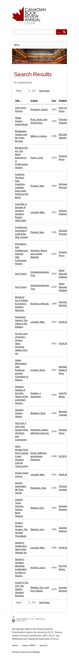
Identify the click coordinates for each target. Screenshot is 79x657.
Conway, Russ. (37, 370)
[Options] (59, 32)
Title (17, 100)
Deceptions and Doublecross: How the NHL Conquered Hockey (21, 254)
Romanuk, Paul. (38, 488)
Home (15, 645)
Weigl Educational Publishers (65, 273)
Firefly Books (65, 322)
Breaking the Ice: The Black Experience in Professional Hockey (21, 158)
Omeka (36, 652)
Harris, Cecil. (36, 157)
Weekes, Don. (37, 508)
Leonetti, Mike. (37, 212)
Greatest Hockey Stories (19, 413)
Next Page (44, 91)
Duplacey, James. (39, 109)
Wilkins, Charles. (38, 136)
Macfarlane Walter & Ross (64, 370)
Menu (17, 45)
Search (43, 645)
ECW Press (64, 456)
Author (34, 100)
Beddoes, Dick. (38, 413)
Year (53, 100)
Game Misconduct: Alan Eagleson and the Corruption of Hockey (21, 370)
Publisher (64, 100)
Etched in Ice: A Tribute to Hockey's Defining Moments (21, 304)
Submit (64, 32)
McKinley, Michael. (39, 303)
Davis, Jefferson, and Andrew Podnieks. (38, 456)
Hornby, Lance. (38, 567)
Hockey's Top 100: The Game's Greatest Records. (21, 589)
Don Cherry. (21, 273)
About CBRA (29, 645)
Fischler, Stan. (37, 186)
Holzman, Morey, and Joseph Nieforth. (38, 253)
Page (18, 91)
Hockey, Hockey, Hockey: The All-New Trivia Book (21, 529)
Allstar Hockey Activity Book (21, 121)
